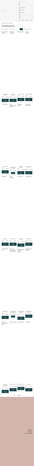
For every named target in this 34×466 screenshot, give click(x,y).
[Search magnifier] (19, 3)
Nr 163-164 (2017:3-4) (20, 384)
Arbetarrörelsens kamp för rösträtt (28, 167)
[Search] (21, 29)
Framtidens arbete (5, 166)
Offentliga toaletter (29, 238)
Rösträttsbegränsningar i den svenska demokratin (20, 312)
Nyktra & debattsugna (29, 94)
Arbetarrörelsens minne (20, 239)
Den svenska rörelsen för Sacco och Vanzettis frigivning (13, 312)
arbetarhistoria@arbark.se (28, 433)
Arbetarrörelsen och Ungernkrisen (29, 311)
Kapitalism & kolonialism (21, 167)
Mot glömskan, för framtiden (5, 94)
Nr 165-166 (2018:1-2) (13, 384)
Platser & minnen (21, 94)
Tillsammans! (5, 238)
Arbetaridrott (29, 384)
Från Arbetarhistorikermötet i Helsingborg (13, 167)
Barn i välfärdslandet (13, 238)
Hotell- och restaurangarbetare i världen (5, 385)
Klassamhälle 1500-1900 (5, 311)
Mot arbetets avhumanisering (13, 94)
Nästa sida (19, 395)
